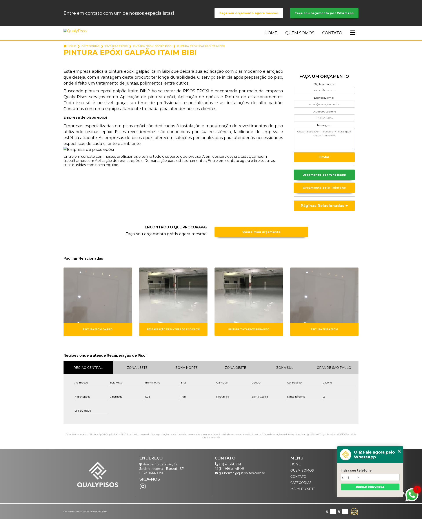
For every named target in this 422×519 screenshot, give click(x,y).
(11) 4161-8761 (229, 464)
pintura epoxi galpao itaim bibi (201, 46)
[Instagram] (142, 486)
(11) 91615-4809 (231, 469)
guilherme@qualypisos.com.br (241, 473)
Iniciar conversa (370, 487)
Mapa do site (302, 489)
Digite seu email (324, 97)
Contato (332, 33)
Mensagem (324, 125)
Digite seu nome (324, 84)
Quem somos (299, 33)
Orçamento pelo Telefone (324, 187)
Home (271, 33)
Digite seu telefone (324, 111)
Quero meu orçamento (261, 231)
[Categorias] (352, 33)
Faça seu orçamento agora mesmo (248, 13)
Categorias (90, 46)
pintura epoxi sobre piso (152, 46)
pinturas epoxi (116, 46)
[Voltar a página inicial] (76, 31)
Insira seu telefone (356, 470)
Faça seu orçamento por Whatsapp (324, 13)
